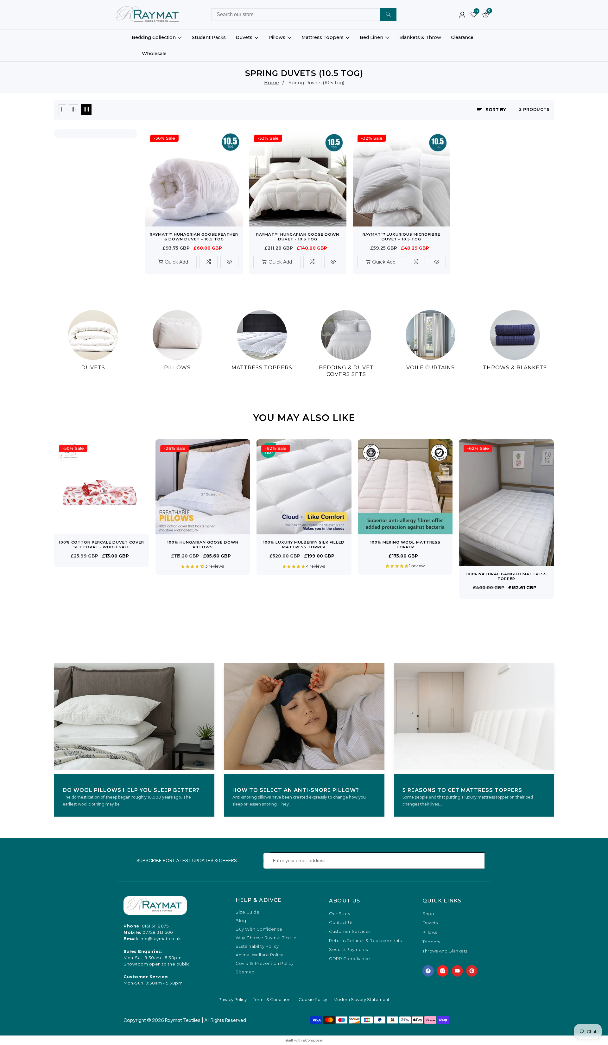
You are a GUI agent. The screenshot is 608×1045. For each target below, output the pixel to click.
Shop (428, 914)
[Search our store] (388, 14)
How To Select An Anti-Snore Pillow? (295, 790)
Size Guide (247, 912)
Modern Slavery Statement (361, 999)
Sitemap (245, 972)
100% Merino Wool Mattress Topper (405, 544)
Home (271, 83)
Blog (241, 920)
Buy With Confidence (259, 929)
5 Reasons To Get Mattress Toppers (462, 790)
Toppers (431, 942)
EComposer (313, 1040)
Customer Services (349, 931)
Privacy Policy (232, 999)
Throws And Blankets (444, 951)
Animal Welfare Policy (259, 954)
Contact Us (341, 922)
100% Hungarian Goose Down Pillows (202, 544)
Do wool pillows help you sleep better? (131, 790)
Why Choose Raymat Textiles (267, 937)
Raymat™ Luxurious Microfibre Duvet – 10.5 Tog (401, 236)
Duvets (244, 37)
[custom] (428, 971)
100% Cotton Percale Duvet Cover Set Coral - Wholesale (101, 544)
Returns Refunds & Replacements (365, 940)
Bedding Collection (154, 37)
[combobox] (304, 14)
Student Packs (209, 37)
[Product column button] (62, 109)
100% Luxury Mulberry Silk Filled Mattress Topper (304, 544)
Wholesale (154, 53)
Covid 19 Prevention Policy (265, 963)
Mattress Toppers (322, 37)
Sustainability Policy (257, 946)
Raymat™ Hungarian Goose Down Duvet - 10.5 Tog (297, 236)
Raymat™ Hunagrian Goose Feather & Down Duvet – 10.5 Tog (194, 236)
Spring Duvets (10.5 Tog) (316, 83)
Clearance (462, 37)
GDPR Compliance (349, 958)
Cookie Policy (313, 999)
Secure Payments (348, 949)
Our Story (340, 913)
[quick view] (229, 262)
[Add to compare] (209, 262)
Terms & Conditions (272, 999)
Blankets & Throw (420, 37)
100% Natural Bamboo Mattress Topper (506, 576)
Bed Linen (371, 37)
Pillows (277, 37)
